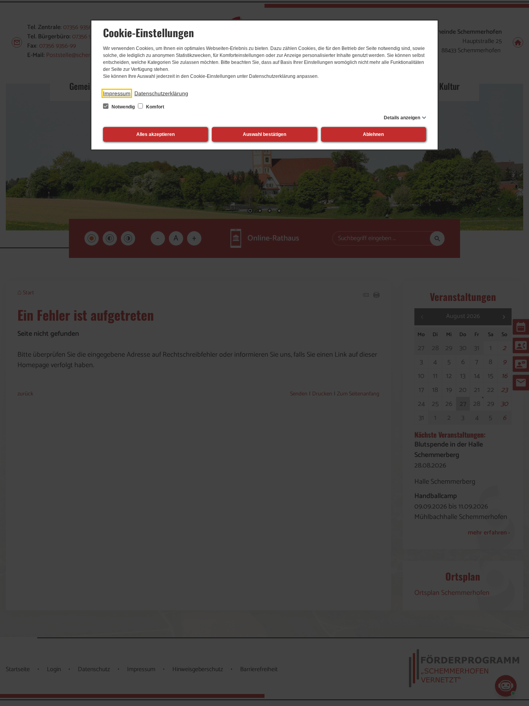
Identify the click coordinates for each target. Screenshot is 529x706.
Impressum (117, 93)
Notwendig (123, 107)
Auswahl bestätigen (264, 134)
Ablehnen (373, 134)
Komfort (154, 107)
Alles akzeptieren (155, 134)
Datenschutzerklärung (161, 93)
